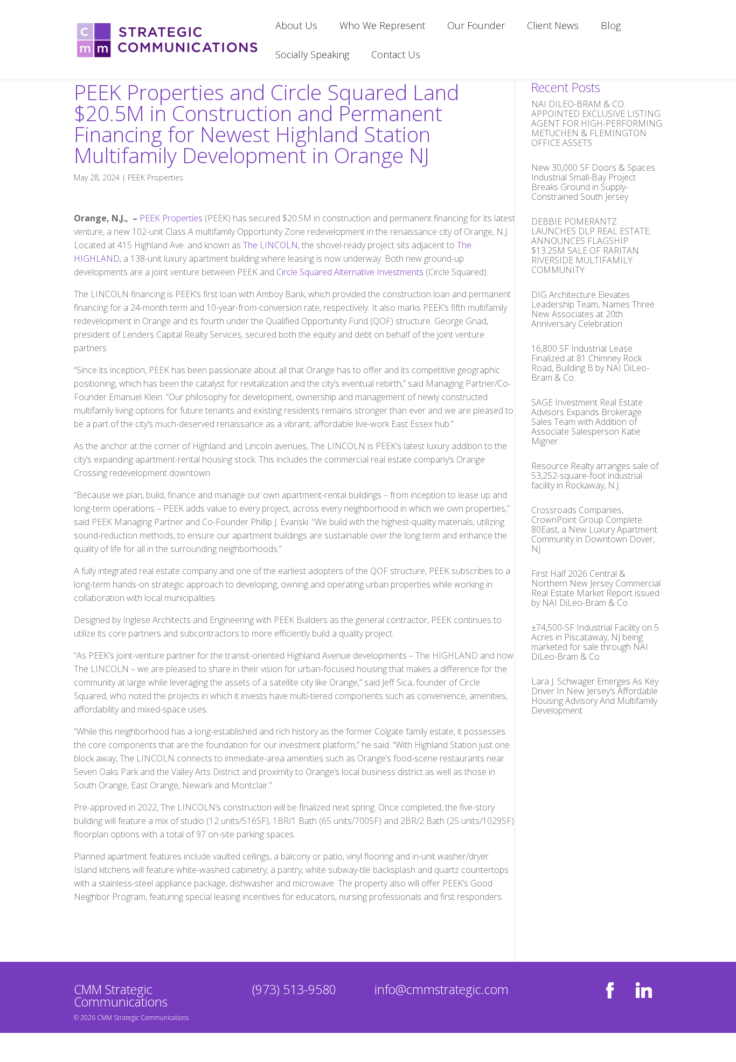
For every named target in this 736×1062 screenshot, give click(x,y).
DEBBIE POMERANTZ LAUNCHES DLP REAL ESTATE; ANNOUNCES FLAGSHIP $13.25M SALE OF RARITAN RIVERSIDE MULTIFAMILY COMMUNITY (591, 245)
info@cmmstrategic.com (441, 989)
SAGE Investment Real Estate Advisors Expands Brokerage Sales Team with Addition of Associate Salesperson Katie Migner (587, 421)
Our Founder (476, 27)
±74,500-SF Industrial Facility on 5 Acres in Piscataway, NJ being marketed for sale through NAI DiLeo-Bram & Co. (595, 641)
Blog (611, 27)
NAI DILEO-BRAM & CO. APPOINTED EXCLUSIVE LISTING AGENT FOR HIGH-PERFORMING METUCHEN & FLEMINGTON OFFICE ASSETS (596, 123)
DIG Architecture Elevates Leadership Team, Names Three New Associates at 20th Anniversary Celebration (593, 309)
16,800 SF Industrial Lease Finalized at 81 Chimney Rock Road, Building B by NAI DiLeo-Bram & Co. (590, 363)
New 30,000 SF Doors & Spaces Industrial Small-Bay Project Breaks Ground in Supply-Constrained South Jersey (593, 182)
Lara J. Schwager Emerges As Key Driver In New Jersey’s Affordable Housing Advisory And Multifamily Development (594, 695)
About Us (296, 27)
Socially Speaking (312, 56)
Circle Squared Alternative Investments (349, 272)
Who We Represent (382, 27)
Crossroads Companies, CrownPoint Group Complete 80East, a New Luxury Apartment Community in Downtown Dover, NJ (594, 529)
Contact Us (395, 56)
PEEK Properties (155, 177)
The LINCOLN (270, 245)
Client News (553, 27)
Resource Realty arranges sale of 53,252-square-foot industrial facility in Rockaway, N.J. (594, 475)
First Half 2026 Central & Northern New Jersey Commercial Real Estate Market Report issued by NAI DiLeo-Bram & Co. (596, 588)
